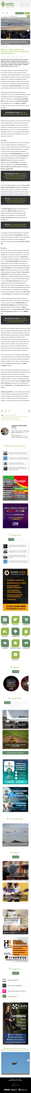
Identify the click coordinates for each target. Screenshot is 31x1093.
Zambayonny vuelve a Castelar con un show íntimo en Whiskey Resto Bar (17, 546)
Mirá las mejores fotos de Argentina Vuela (15, 113)
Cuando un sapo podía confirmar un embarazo (15, 745)
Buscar (22, 5)
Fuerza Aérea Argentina (7, 416)
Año (21, 539)
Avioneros (19, 705)
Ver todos (15, 671)
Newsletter (4, 16)
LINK (19, 66)
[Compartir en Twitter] (2, 411)
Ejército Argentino (5, 419)
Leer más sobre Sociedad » (15, 753)
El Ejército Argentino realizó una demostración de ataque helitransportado (15, 200)
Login (27, 13)
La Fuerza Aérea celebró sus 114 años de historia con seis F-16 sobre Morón (18, 458)
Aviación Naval (5, 418)
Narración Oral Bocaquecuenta (15, 876)
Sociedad (7, 702)
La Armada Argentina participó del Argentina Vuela (16, 225)
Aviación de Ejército (16, 419)
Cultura (24, 702)
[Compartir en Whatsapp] (5, 411)
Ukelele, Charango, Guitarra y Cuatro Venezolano (15, 897)
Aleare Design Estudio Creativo (16, 991)
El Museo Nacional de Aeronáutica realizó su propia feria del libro (15, 320)
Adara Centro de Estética (14, 985)
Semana (11, 539)
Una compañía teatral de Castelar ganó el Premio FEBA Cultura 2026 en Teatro (17, 556)
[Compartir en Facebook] (9, 411)
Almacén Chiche (12, 996)
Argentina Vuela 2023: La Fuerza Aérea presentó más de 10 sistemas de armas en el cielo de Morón (15, 176)
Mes (17, 539)
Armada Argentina (14, 418)
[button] (28, 30)
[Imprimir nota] (29, 411)
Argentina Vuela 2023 (10, 415)
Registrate (20, 13)
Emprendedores (16, 702)
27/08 (11, 683)
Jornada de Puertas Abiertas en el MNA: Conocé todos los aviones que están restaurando (18, 468)
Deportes (11, 705)
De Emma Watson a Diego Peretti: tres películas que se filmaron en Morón (15, 725)
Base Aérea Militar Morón (20, 416)
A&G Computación (12, 980)
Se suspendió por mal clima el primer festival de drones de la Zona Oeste (18, 453)
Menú (27, 5)
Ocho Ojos (24, 435)
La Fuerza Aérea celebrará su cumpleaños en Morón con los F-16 (17, 463)
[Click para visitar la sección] (5, 620)
